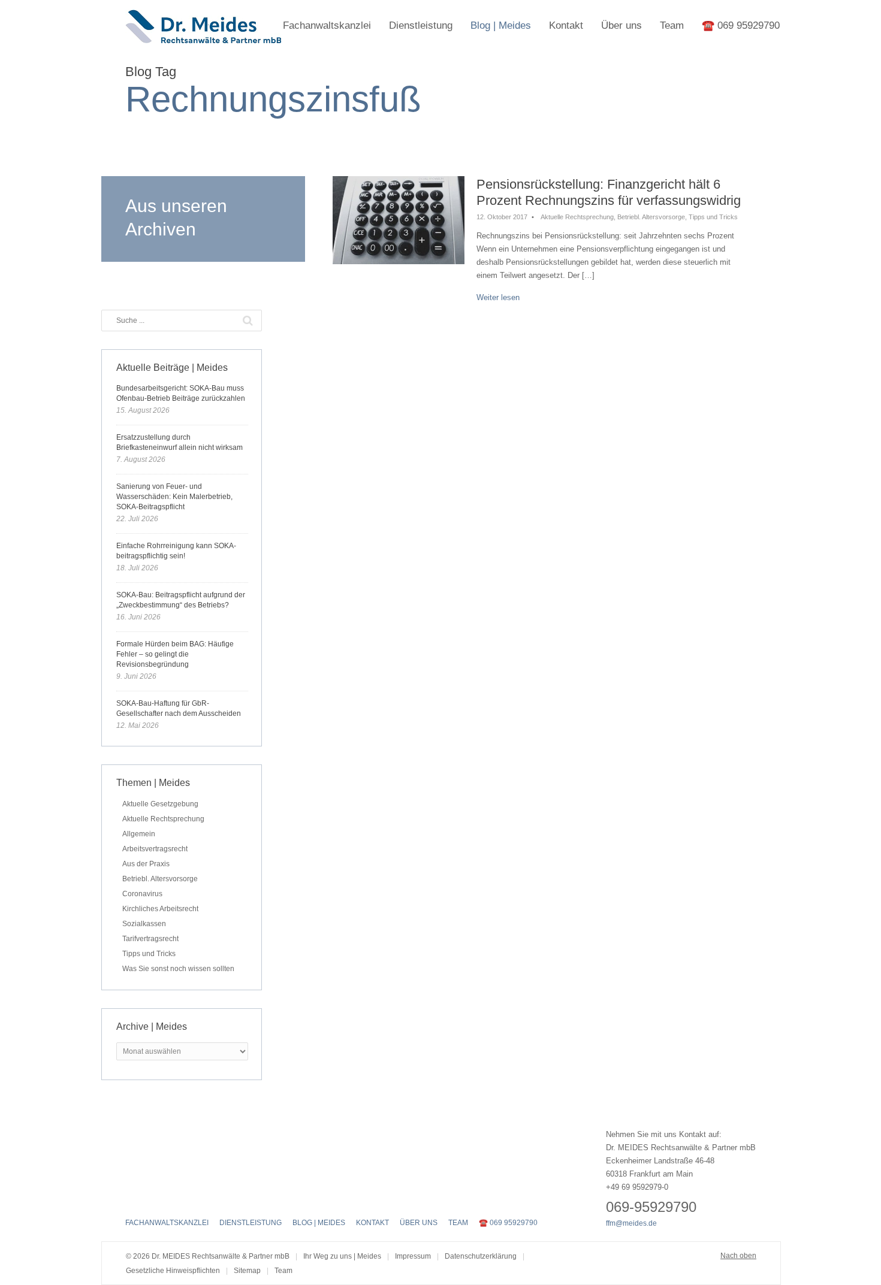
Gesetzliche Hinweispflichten (173, 1270)
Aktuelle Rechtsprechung (577, 216)
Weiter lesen (498, 297)
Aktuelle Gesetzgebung (160, 804)
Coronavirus (142, 894)
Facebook (132, 1197)
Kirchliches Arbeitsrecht (160, 909)
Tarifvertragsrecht (150, 939)
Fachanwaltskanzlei (327, 25)
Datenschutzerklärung (481, 1256)
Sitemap (247, 1270)
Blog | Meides (500, 25)
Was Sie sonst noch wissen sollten (178, 968)
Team (672, 25)
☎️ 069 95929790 (741, 25)
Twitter (153, 1197)
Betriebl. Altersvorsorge (651, 216)
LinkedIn (174, 1197)
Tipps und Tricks (713, 216)
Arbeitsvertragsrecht (155, 849)
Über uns (621, 25)
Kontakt (566, 25)
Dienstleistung (420, 25)
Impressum (413, 1256)
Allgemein (138, 834)
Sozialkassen (144, 924)
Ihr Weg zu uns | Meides (342, 1256)
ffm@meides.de (631, 1223)
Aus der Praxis (146, 864)
